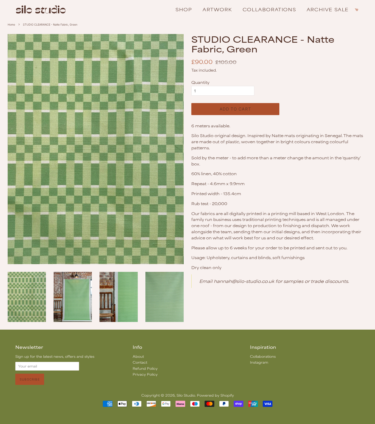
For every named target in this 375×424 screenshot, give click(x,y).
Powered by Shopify (215, 395)
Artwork (217, 9)
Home (11, 24)
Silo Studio (186, 395)
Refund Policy (145, 368)
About (138, 356)
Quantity (200, 82)
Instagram (259, 362)
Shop (184, 9)
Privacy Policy (145, 374)
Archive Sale (328, 9)
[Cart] (357, 9)
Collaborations (269, 9)
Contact (140, 362)
